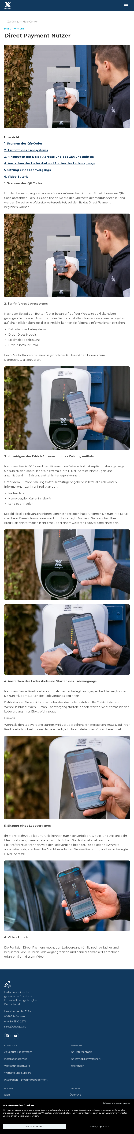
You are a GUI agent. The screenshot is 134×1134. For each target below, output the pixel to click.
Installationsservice (15, 1058)
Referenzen (77, 1065)
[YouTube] (16, 1036)
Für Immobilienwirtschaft (85, 1058)
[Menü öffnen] (126, 5)
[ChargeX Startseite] (7, 5)
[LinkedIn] (7, 1036)
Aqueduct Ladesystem (18, 1051)
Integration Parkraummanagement (25, 1079)
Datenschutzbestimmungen (116, 1103)
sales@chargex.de (15, 1026)
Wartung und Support (17, 1072)
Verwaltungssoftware (17, 1065)
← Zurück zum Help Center (21, 21)
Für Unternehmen (81, 1051)
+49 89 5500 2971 (15, 1021)
